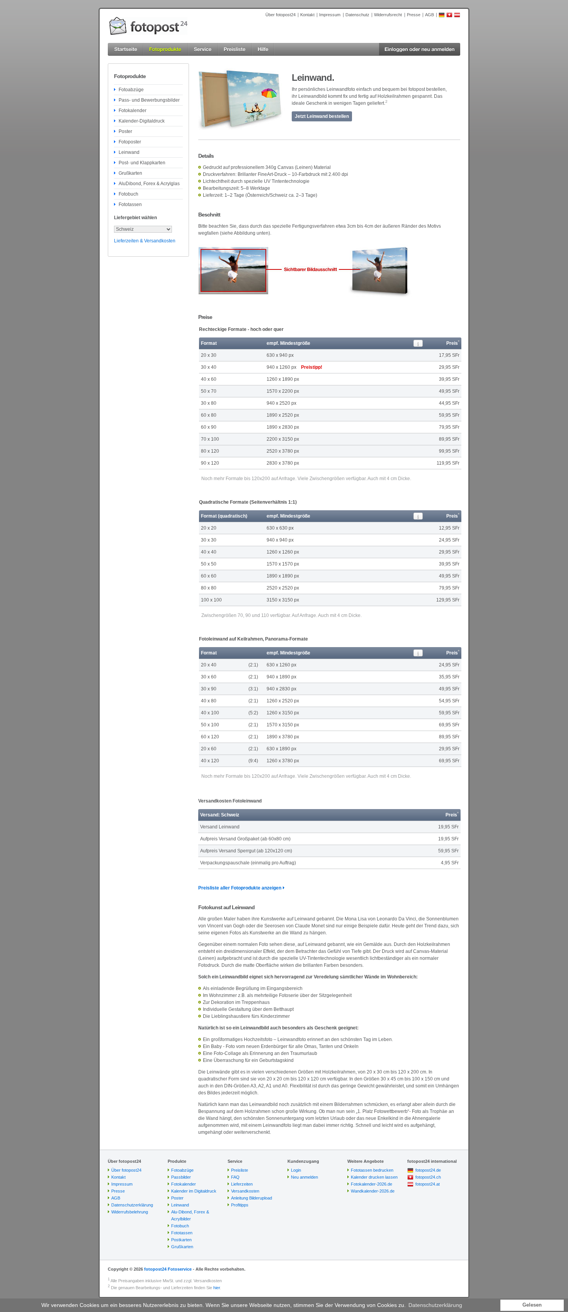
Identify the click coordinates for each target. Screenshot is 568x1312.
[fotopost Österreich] (457, 16)
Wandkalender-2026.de (373, 1191)
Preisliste (239, 1170)
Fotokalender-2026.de (371, 1184)
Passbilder (181, 1177)
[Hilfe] (263, 49)
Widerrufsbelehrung (129, 1212)
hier (216, 1287)
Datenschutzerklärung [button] (435, 1305)
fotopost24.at (427, 1184)
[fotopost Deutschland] (442, 16)
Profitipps (239, 1205)
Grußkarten (130, 173)
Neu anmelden (304, 1177)
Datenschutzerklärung (132, 1205)
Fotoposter (130, 142)
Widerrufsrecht (388, 14)
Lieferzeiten (242, 1184)
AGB (429, 14)
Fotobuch (128, 194)
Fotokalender (132, 110)
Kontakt (307, 14)
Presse (413, 14)
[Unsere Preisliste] (235, 49)
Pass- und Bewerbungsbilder (149, 100)
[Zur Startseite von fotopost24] (148, 26)
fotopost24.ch (428, 1177)
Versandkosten (245, 1191)
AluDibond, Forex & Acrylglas (149, 183)
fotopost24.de (428, 1170)
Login (296, 1170)
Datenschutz (357, 14)
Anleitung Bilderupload (251, 1198)
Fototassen (130, 204)
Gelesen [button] (532, 1305)
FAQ (235, 1177)
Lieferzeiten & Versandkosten (144, 241)
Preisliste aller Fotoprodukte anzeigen (239, 888)
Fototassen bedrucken (372, 1170)
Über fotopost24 (280, 14)
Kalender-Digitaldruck (142, 121)
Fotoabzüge (131, 89)
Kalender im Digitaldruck (193, 1191)
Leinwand (129, 152)
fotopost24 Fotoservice (168, 1269)
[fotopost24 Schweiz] (449, 16)
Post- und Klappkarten (142, 162)
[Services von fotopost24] (203, 49)
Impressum (329, 14)
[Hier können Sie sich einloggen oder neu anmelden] (419, 49)
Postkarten (181, 1239)
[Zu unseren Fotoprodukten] (165, 49)
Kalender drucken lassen (374, 1177)
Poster (125, 131)
